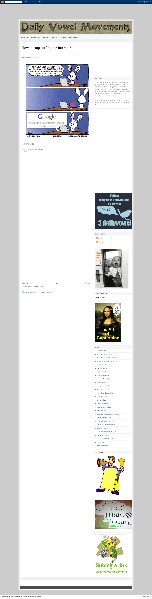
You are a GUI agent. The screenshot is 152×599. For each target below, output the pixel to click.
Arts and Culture (102, 354)
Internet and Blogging (104, 393)
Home (23, 37)
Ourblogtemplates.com (30, 596)
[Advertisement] (76, 13)
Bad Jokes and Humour (104, 358)
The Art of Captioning (104, 439)
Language (100, 396)
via (23, 144)
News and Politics (103, 410)
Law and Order (102, 400)
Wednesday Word (103, 446)
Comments (101, 242)
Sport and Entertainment (105, 432)
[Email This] (25, 144)
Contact (63, 37)
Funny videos (101, 386)
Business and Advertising (105, 361)
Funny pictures (102, 382)
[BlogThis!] (27, 144)
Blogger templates (8, 596)
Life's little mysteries (103, 403)
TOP (149, 596)
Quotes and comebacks (104, 425)
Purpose (54, 37)
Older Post (87, 283)
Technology (101, 435)
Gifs (98, 389)
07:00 (34, 149)
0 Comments (39, 149)
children (99, 372)
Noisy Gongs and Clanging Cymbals (109, 414)
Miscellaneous (102, 407)
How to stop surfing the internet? (46, 48)
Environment (101, 375)
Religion (100, 428)
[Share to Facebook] (33, 144)
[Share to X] (30, 144)
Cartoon (99, 365)
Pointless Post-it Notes (104, 421)
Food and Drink (102, 379)
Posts (100, 238)
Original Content (34, 37)
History (46, 37)
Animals (99, 351)
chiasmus (100, 368)
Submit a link (73, 37)
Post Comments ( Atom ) (36, 286)
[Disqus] (56, 186)
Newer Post (25, 283)
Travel (99, 442)
